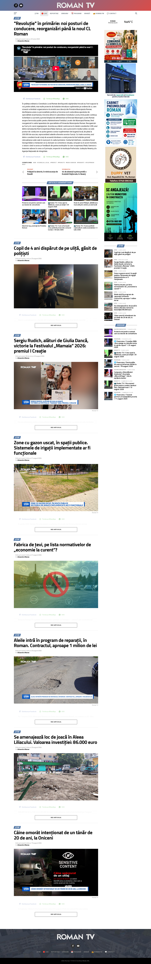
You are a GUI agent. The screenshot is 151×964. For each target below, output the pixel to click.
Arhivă (87, 13)
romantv (81, 162)
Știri (37, 13)
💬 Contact (111, 13)
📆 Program (76, 13)
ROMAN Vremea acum (120, 22)
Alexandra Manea (23, 41)
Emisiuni (64, 13)
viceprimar (90, 162)
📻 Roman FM (98, 13)
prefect (54, 162)
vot (24, 164)
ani (35, 162)
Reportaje (54, 13)
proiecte (62, 162)
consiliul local (43, 162)
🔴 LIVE (44, 13)
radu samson (71, 162)
